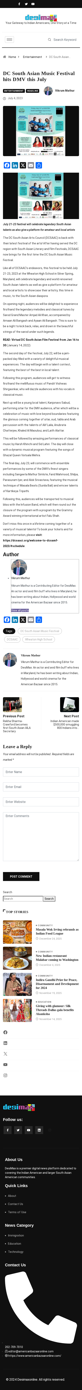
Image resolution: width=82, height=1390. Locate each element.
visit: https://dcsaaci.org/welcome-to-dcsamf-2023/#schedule (30, 540)
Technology (15, 1252)
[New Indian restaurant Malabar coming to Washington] (17, 958)
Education (44, 1002)
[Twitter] (25, 4)
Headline (32, 91)
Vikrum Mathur (65, 90)
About (12, 1196)
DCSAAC (12, 639)
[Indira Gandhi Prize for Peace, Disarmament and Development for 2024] (17, 984)
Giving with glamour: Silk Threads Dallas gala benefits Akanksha (55, 1010)
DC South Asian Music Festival (39, 631)
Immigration (16, 1235)
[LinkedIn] (5, 1044)
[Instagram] (5, 1076)
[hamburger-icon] (9, 39)
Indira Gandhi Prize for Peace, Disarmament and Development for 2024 (57, 984)
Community (45, 925)
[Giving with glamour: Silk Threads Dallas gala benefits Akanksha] (17, 1010)
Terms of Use (17, 1212)
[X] (5, 1055)
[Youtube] (32, 4)
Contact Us (15, 1204)
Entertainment (32, 57)
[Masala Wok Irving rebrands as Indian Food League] (17, 932)
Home (12, 57)
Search (7, 892)
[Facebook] (19, 4)
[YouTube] (5, 1066)
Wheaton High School (38, 639)
